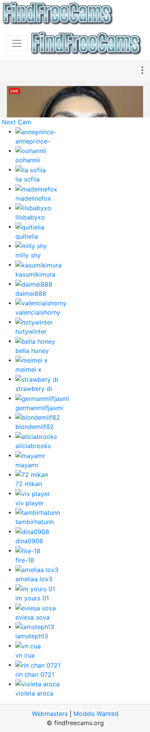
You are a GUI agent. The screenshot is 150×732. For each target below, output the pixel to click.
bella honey (32, 350)
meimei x (28, 369)
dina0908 (29, 541)
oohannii (27, 160)
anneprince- (32, 141)
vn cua (25, 655)
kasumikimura (35, 274)
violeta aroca (34, 693)
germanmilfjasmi (39, 408)
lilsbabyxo (30, 217)
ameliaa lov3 (33, 579)
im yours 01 (32, 598)
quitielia (26, 236)
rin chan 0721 (34, 674)
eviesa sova (32, 617)
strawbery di (33, 388)
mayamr (27, 465)
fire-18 (24, 560)
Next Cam (16, 122)
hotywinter (31, 331)
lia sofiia (27, 179)
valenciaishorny (37, 312)
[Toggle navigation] (17, 43)
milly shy (28, 255)
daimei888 (30, 293)
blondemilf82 (34, 426)
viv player (29, 503)
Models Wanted (95, 713)
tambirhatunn (34, 522)
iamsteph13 (31, 636)
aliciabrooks (33, 446)
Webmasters (50, 713)
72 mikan (28, 484)
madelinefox (33, 198)
